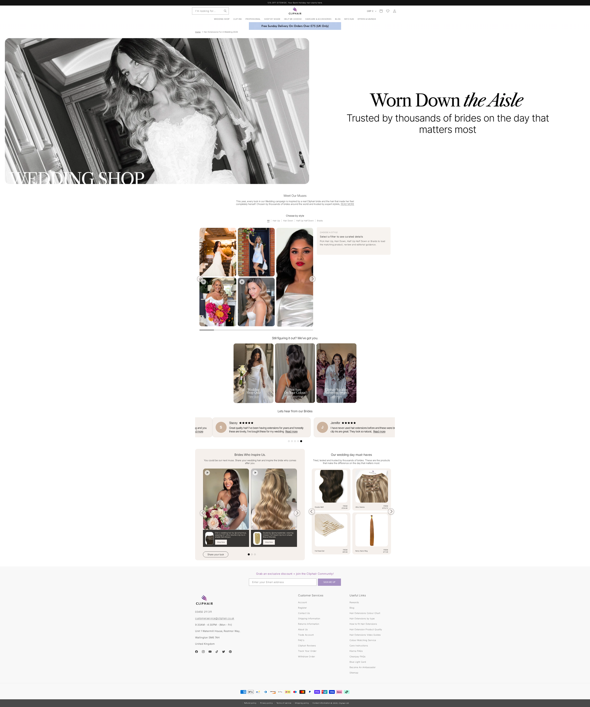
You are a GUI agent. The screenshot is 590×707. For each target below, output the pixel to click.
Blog (352, 607)
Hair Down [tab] (288, 220)
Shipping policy (302, 703)
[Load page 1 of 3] (248, 554)
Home (198, 32)
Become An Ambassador (363, 667)
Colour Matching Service (363, 640)
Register (302, 607)
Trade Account (306, 634)
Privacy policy (266, 703)
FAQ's (301, 640)
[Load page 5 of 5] (301, 441)
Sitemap (354, 672)
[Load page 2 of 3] (251, 554)
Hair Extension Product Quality (366, 629)
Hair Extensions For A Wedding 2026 (221, 32)
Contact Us (304, 613)
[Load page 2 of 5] (291, 441)
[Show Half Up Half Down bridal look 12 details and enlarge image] (217, 252)
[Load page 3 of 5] (295, 441)
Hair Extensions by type (362, 618)
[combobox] (210, 11)
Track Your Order (307, 651)
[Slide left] (200, 279)
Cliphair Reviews (307, 645)
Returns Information (308, 624)
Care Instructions (359, 645)
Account (302, 602)
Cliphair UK (344, 703)
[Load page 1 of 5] (288, 441)
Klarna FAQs (356, 651)
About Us (303, 629)
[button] (238, 19)
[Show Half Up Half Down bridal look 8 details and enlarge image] (256, 252)
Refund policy (250, 703)
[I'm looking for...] (225, 11)
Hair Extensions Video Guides (365, 634)
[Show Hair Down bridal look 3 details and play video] (217, 302)
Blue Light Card (358, 661)
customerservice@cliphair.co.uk (214, 618)
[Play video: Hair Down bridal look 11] (242, 281)
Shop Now (221, 542)
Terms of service (283, 703)
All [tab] (268, 220)
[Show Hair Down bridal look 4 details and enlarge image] (294, 277)
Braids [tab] (320, 220)
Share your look (215, 554)
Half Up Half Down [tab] (305, 220)
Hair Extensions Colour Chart (365, 613)
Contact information (321, 703)
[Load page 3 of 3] (254, 554)
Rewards (354, 602)
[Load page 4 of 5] (298, 441)
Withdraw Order (306, 656)
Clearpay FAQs (358, 656)
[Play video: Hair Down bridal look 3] (203, 281)
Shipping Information (309, 618)
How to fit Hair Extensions (363, 624)
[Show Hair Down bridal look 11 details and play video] (256, 302)
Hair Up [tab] (276, 220)
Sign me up (329, 582)
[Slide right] (312, 279)
